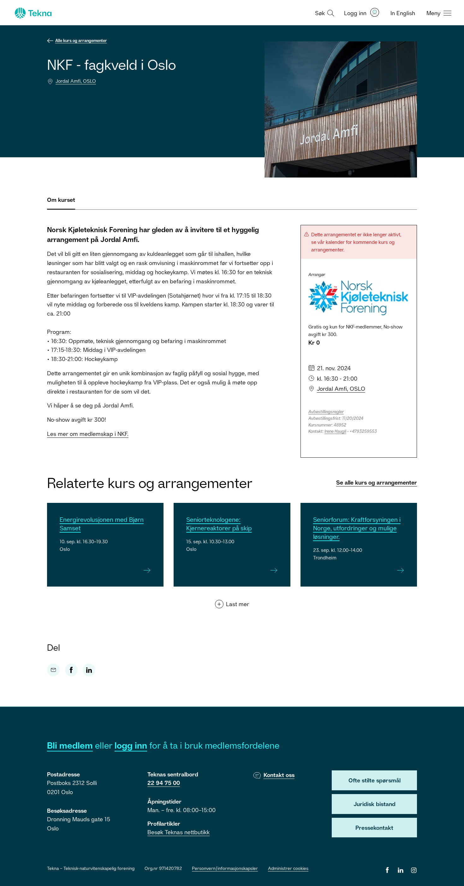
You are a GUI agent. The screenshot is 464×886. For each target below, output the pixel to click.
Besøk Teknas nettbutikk (178, 832)
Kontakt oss (279, 774)
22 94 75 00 (163, 782)
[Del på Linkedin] (89, 670)
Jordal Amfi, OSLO (76, 81)
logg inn (131, 745)
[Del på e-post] (53, 670)
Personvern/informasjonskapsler (225, 868)
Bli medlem (70, 745)
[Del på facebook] (71, 670)
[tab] (61, 202)
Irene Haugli (335, 431)
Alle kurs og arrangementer (81, 40)
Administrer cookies (288, 868)
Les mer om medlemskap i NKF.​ (87, 433)
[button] (324, 13)
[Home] (32, 13)
